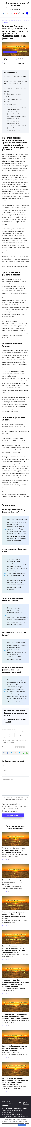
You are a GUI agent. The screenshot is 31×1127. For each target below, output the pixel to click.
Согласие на (15, 806)
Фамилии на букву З (10, 52)
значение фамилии (9, 730)
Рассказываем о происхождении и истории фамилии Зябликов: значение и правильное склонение (15, 1016)
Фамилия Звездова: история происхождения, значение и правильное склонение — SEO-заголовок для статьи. (14, 949)
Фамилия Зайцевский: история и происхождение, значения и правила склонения (14, 1048)
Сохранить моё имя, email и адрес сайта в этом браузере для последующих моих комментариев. (16, 799)
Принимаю (22, 1125)
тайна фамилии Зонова (10, 740)
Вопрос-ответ (12, 104)
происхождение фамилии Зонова (14, 736)
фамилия (23, 740)
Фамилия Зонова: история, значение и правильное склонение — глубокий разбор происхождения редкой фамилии (15, 81)
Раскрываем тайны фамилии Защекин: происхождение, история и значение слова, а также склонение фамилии (15, 983)
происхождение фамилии (11, 734)
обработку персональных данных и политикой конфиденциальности (15, 806)
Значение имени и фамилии (15, 4)
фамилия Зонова (8, 742)
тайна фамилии (8, 738)
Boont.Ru (26, 1104)
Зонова (24, 732)
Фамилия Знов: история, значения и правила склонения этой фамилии (15, 882)
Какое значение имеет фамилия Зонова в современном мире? (16, 128)
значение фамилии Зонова (11, 732)
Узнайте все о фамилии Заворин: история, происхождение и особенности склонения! (14, 850)
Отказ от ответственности (11, 811)
